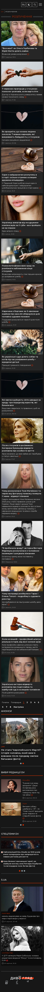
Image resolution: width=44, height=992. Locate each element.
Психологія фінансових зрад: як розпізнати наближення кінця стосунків (18, 268)
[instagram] (6, 981)
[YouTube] (6, 983)
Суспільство (7, 953)
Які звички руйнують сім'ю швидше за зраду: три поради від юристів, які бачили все (21, 402)
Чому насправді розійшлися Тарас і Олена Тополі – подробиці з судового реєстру (21, 596)
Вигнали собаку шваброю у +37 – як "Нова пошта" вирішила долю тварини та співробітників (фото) (33, 811)
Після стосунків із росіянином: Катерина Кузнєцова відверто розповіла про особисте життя (18, 448)
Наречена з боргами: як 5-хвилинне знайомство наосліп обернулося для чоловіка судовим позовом (21, 314)
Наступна (19, 707)
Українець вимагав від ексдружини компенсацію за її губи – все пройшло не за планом (21, 225)
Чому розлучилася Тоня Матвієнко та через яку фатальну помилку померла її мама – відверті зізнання (21, 493)
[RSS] (17, 983)
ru (23, 4)
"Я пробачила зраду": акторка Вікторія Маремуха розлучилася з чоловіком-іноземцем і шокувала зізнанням (22, 551)
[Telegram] (28, 981)
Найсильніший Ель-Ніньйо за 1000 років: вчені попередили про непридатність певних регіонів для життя (21, 854)
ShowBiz (26, 780)
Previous (3, 731)
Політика (6, 913)
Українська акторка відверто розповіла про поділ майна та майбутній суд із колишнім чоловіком (21, 687)
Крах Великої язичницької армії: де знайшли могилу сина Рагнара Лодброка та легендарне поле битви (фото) (22, 863)
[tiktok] (17, 981)
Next (40, 731)
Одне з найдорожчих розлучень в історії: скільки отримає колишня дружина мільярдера (19, 177)
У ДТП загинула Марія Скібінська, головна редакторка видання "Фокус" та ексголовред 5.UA (21, 958)
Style (25, 804)
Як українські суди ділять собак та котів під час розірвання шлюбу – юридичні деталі (20, 359)
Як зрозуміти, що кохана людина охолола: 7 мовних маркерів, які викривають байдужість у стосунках (21, 134)
